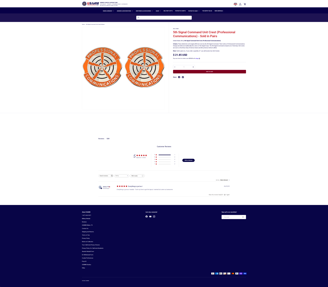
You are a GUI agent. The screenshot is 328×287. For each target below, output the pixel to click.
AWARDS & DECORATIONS (124, 11)
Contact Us (85, 228)
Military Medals (86, 218)
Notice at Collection (87, 241)
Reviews (84, 222)
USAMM (87, 280)
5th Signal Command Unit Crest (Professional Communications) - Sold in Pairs (95, 24)
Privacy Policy (86, 238)
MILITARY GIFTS (168, 11)
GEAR (157, 11)
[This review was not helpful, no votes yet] (227, 194)
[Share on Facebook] (179, 77)
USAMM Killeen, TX (87, 225)
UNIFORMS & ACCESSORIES (143, 11)
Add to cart (209, 71)
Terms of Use (86, 235)
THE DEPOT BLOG (207, 11)
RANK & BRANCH (107, 11)
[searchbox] (104, 175)
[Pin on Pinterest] (183, 77)
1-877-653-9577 (86, 215)
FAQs (83, 268)
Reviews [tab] (101, 139)
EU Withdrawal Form (87, 255)
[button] (245, 4)
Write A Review (188, 160)
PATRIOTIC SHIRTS (180, 11)
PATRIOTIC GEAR (193, 11)
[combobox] (164, 18)
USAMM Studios (86, 264)
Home (83, 24)
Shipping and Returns (88, 231)
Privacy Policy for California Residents (92, 248)
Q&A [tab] (108, 138)
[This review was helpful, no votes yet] (224, 194)
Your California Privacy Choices (91, 245)
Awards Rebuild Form (88, 251)
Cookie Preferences (87, 258)
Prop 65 (84, 261)
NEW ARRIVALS (219, 11)
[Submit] (138, 18)
